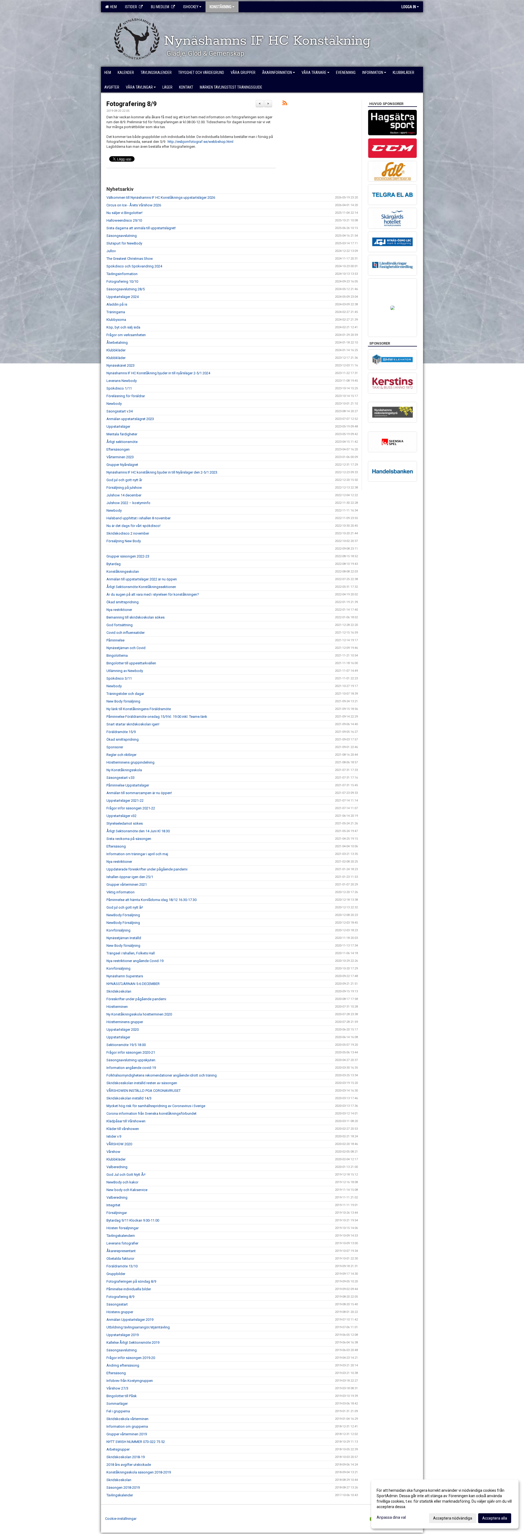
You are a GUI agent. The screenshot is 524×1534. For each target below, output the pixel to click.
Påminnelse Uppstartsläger (127, 785)
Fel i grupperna (118, 1411)
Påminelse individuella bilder (128, 1289)
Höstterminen (117, 1007)
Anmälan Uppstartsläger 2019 (129, 1320)
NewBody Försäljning (123, 915)
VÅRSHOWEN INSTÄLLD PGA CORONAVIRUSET (143, 1091)
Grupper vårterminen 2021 (126, 884)
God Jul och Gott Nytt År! (125, 1175)
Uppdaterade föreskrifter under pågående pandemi (146, 869)
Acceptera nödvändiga (452, 1518)
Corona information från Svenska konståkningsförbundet (151, 1113)
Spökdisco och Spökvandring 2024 (134, 266)
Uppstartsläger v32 (121, 816)
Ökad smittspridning (122, 602)
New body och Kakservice (126, 1190)
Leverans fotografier (122, 1243)
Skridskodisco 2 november (127, 533)
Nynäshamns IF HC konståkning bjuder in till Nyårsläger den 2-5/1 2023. (162, 472)
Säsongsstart (117, 1304)
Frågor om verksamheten (126, 335)
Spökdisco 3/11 (119, 678)
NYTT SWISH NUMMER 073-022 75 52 (135, 1442)
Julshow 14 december (123, 495)
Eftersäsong (116, 846)
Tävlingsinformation (122, 274)
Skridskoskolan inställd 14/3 (128, 1098)
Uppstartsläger (118, 426)
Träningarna (115, 312)
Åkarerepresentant (121, 1251)
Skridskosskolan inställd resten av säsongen (141, 1083)
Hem (112, 7)
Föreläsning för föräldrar (125, 396)
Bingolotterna (117, 655)
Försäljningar (116, 1213)
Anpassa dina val (391, 1517)
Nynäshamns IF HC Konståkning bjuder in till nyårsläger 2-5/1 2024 (158, 373)
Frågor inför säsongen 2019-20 (130, 1358)
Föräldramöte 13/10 (122, 1266)
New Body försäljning (123, 701)
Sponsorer (114, 747)
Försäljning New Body (123, 541)
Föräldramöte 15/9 (121, 732)
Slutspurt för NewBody (124, 243)
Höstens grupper (119, 1312)
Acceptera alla (494, 1518)
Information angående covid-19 (131, 1068)
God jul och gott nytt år (124, 480)
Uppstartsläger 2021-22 (125, 800)
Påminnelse (115, 640)
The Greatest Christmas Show (129, 259)
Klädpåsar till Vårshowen (125, 1121)
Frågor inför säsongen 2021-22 (130, 808)
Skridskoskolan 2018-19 (125, 1457)
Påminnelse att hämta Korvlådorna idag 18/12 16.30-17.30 (151, 900)
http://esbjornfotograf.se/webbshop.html (200, 142)
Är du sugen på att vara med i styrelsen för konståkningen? (152, 594)
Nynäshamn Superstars (124, 976)
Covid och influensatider (125, 633)
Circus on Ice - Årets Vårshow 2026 (133, 205)
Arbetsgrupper (118, 1449)
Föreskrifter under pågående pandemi (136, 999)
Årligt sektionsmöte (122, 442)
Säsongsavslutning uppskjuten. (131, 1060)
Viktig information (120, 892)
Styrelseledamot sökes (124, 823)
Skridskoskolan (118, 991)
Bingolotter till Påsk (121, 1396)
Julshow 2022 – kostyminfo (128, 503)
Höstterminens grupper (124, 1022)
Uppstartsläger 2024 (122, 297)
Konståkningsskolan (122, 571)
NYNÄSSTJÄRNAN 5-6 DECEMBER (133, 984)
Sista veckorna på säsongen (128, 839)
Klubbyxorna (116, 320)
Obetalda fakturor (120, 1258)
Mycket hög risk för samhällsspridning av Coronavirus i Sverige (155, 1106)
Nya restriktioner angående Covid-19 (134, 961)
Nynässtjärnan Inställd (123, 938)
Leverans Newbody (121, 381)
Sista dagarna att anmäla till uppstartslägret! (141, 228)
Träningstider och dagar (125, 694)
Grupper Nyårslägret (122, 465)
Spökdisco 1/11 (119, 388)
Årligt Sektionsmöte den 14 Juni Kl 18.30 (138, 831)
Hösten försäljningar (122, 1228)
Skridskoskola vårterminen (127, 1419)
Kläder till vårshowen (122, 1129)
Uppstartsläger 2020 (122, 1029)
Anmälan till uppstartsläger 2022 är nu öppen (141, 579)
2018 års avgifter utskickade (128, 1465)
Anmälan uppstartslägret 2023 (130, 419)
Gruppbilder (115, 1274)
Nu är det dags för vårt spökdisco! (134, 526)
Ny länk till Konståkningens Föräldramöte (138, 709)
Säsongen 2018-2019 (123, 1487)
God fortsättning (119, 625)
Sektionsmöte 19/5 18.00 (126, 1045)
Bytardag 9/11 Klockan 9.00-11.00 (132, 1220)
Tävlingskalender (119, 1495)
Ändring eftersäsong (122, 1365)
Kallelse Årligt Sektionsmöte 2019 (132, 1342)
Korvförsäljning (118, 930)
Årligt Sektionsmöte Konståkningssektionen (141, 587)
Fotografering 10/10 (122, 281)
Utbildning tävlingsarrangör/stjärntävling (138, 1327)
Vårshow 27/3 (117, 1388)
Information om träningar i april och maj (137, 854)
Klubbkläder (116, 350)
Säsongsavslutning (121, 236)
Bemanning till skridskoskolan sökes (135, 617)
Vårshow (113, 1152)
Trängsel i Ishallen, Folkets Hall (130, 953)
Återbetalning (117, 342)
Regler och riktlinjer (121, 755)
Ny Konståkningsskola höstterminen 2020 (139, 1014)
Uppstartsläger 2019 (122, 1335)
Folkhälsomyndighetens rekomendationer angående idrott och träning (161, 1075)
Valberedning (116, 1167)
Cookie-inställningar (120, 1519)
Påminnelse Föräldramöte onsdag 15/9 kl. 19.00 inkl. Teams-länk (156, 717)
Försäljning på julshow (124, 488)
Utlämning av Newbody (124, 671)
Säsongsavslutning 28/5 (125, 289)
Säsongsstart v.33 (120, 778)
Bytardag (113, 564)
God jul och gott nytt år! (124, 907)
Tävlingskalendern (120, 1236)
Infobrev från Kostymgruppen (129, 1381)
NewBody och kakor (122, 1182)
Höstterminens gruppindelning (130, 762)
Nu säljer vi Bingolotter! (124, 213)
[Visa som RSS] (284, 104)
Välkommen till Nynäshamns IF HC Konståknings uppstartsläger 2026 (160, 197)
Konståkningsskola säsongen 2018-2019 (138, 1472)
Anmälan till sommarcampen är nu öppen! (139, 793)
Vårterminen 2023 (120, 457)
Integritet (113, 1205)
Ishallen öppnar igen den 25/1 (129, 877)
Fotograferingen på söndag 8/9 (131, 1281)
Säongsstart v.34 (119, 411)
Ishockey (190, 7)
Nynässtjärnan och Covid (125, 648)
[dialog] (445, 1504)
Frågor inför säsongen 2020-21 (130, 1052)
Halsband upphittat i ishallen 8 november (138, 518)
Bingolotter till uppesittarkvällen (131, 663)
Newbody (114, 404)
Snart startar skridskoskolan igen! (132, 724)
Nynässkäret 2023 (120, 365)
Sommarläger (117, 1404)
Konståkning (220, 7)
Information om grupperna (127, 1426)
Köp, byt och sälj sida (123, 327)
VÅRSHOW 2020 (119, 1144)
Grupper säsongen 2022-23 (127, 556)
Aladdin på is (116, 304)
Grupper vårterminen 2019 (126, 1434)
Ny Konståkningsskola (124, 770)
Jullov (111, 251)
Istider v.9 (113, 1136)
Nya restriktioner (119, 610)
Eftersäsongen (118, 449)
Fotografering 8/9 (131, 104)
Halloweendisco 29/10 (124, 220)
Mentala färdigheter (121, 434)
